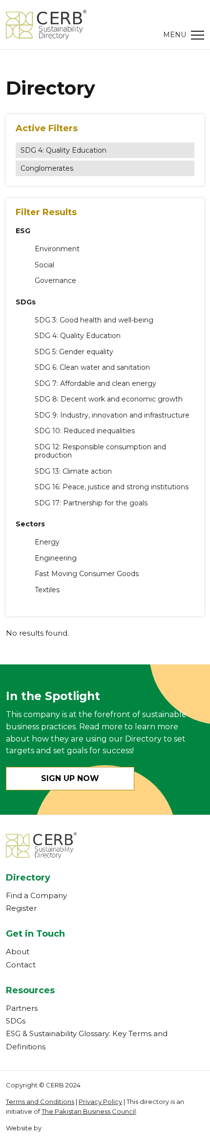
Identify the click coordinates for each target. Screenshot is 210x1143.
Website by (24, 1128)
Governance (55, 281)
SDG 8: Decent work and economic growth (109, 399)
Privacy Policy (100, 1101)
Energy (47, 542)
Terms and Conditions (40, 1101)
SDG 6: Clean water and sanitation (92, 367)
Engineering (56, 558)
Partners (22, 1008)
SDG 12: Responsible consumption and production (100, 451)
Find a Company (36, 895)
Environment (57, 249)
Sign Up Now (70, 778)
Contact (21, 964)
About (17, 951)
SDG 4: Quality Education (63, 150)
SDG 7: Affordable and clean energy (95, 384)
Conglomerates (47, 168)
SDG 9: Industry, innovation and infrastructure (112, 415)
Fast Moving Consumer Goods (87, 574)
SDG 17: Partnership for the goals (91, 503)
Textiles (47, 590)
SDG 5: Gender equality (74, 352)
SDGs (15, 1020)
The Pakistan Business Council (89, 1111)
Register (21, 908)
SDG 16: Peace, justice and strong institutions (112, 487)
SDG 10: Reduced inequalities (85, 431)
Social (44, 265)
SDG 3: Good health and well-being (94, 320)
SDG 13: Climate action (73, 471)
